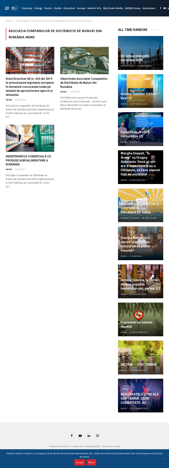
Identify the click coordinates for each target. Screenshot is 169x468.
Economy (27, 8)
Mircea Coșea (127, 65)
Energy (38, 8)
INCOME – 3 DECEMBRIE (139, 365)
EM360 (9, 100)
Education (69, 8)
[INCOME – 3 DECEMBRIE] (140, 357)
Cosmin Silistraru (130, 218)
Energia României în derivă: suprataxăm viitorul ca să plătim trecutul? (135, 244)
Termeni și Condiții (111, 446)
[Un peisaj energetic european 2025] (140, 53)
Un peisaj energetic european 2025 (135, 58)
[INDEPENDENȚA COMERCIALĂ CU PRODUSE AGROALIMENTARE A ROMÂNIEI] (30, 138)
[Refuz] (165, 458)
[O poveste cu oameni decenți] (140, 319)
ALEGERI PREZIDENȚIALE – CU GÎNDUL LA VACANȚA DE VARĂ (140, 208)
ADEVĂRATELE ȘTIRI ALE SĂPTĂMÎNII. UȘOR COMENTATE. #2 (140, 398)
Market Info (94, 8)
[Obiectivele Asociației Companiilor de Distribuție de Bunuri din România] (84, 60)
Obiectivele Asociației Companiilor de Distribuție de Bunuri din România (84, 82)
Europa (81, 8)
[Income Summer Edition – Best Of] (140, 91)
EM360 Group (132, 8)
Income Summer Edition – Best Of (140, 96)
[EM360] (15, 8)
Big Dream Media (113, 8)
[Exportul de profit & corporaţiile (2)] (140, 129)
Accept (80, 462)
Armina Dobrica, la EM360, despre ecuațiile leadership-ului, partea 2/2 (140, 284)
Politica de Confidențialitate (86, 446)
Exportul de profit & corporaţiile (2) (135, 134)
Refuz (91, 462)
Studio (58, 8)
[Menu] (7, 8)
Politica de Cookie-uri (59, 446)
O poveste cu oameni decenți (136, 324)
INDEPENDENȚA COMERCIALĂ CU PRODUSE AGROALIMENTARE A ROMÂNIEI (28, 160)
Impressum (148, 8)
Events (48, 8)
